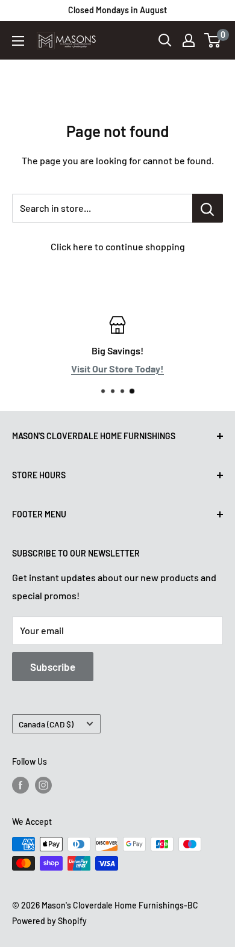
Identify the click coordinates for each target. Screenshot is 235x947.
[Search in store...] (207, 208)
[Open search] (165, 40)
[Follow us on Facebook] (20, 785)
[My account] (189, 40)
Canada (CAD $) (46, 724)
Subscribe (52, 667)
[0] (213, 40)
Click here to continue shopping (118, 246)
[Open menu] (18, 41)
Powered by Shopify (49, 921)
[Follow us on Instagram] (43, 785)
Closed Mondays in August (117, 10)
